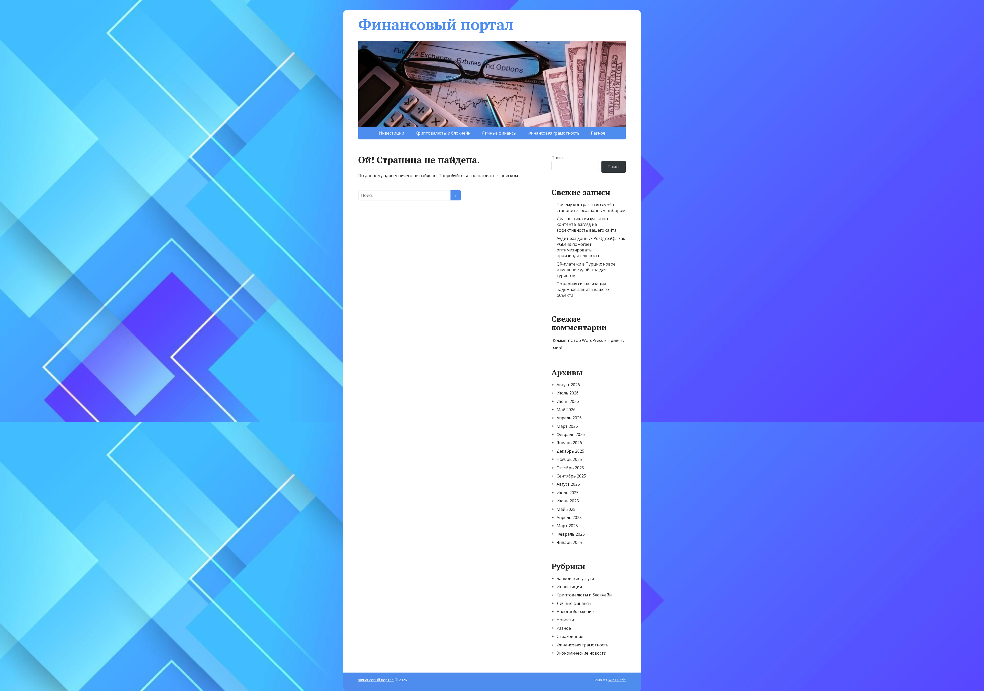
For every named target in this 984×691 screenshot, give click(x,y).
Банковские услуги (575, 578)
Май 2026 (566, 409)
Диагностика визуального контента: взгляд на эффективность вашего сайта (587, 224)
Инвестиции (391, 133)
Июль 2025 (568, 492)
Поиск (557, 157)
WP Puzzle (617, 679)
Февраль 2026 (571, 434)
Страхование (570, 636)
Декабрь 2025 (570, 451)
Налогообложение (575, 611)
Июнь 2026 (568, 401)
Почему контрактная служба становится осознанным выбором (591, 207)
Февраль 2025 (571, 534)
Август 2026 (568, 385)
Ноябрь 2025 (569, 459)
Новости (565, 620)
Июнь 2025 (568, 501)
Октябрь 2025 (570, 468)
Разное (598, 133)
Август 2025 (568, 484)
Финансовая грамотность (554, 133)
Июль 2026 (568, 393)
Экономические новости (581, 653)
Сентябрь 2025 (571, 476)
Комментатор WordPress (578, 340)
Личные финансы (499, 133)
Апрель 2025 (569, 517)
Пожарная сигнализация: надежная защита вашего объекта (583, 289)
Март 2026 (567, 426)
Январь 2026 (569, 442)
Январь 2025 (569, 542)
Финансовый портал (436, 24)
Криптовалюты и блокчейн (442, 133)
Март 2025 (567, 526)
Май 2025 (566, 509)
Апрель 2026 (569, 418)
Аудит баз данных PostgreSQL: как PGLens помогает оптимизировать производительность (591, 247)
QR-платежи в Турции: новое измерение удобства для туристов (586, 269)
